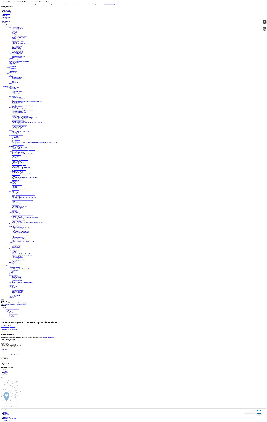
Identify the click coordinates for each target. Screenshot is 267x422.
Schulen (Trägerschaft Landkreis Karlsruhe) (21, 131)
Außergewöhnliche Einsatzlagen (19, 112)
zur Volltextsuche (7, 11)
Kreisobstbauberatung (16, 178)
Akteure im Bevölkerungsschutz (19, 108)
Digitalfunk (14, 115)
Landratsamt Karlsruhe (17, 57)
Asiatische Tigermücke (17, 193)
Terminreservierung (13, 248)
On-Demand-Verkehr (16, 245)
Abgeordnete (12, 75)
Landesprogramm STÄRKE (18, 162)
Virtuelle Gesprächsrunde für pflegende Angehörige (23, 241)
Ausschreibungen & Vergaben (15, 54)
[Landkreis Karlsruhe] (6, 21)
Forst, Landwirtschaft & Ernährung (16, 171)
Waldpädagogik (15, 181)
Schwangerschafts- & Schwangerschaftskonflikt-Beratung (24, 105)
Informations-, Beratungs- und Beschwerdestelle (22, 215)
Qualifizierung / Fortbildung (18, 145)
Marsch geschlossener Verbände (19, 121)
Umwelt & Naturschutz (14, 250)
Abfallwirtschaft (12, 88)
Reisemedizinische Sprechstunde (19, 208)
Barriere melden (6, 417)
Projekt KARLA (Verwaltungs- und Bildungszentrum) (21, 282)
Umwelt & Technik (16, 295)
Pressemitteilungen (13, 63)
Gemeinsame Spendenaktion (15, 59)
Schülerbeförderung (16, 247)
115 (9, 266)
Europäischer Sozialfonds (17, 102)
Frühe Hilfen (14, 157)
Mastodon (5, 374)
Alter (10, 90)
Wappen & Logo (12, 72)
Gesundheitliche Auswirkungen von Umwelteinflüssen (24, 197)
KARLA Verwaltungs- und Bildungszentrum (19, 61)
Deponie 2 (11, 58)
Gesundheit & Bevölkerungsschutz (19, 36)
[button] (6, 331)
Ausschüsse (14, 80)
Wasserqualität (15, 211)
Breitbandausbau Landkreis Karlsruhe (20, 147)
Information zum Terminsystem (18, 220)
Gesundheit (11, 191)
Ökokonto (14, 261)
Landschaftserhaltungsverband (18, 260)
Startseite (3, 304)
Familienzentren (15, 156)
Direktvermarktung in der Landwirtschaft (21, 173)
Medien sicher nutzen (16, 276)
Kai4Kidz (14, 158)
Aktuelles (8, 26)
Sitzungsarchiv (15, 82)
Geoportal (11, 273)
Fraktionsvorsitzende (16, 78)
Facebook (5, 369)
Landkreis (8, 67)
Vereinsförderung (15, 190)
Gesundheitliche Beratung (17, 198)
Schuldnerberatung (16, 103)
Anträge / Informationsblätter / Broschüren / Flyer (20, 268)
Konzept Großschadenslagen (18, 120)
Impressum (5, 413)
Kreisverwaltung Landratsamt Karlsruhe (9, 354)
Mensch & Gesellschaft (17, 292)
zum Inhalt (5, 15)
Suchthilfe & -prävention (17, 106)
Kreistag (11, 76)
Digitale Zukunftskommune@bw (19, 148)
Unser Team (11, 297)
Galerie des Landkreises (17, 34)
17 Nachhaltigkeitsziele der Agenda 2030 (21, 227)
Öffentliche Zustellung (14, 62)
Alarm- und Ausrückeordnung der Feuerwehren (22, 110)
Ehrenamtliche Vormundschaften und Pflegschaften (23, 153)
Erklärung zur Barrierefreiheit (9, 418)
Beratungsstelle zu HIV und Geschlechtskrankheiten (23, 195)
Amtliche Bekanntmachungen (15, 53)
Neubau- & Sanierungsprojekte (18, 98)
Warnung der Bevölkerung (17, 128)
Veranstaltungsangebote (17, 280)
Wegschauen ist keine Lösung (18, 168)
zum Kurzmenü (6, 10)
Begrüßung (14, 31)
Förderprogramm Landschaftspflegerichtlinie (21, 253)
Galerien (11, 272)
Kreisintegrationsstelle (16, 221)
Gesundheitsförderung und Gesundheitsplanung (22, 200)
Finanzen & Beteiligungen (17, 291)
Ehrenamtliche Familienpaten (18, 152)
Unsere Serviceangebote (17, 278)
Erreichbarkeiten (12, 296)
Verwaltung (8, 283)
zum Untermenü (6, 14)
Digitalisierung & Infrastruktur (15, 146)
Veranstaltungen (12, 66)
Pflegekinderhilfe (15, 163)
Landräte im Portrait (16, 47)
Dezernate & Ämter (13, 286)
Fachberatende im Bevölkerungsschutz (20, 116)
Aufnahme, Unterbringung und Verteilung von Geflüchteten (25, 217)
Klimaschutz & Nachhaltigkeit (15, 226)
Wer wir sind (14, 281)
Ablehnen (3, 6)
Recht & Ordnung (16, 293)
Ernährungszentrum (16, 175)
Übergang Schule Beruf (17, 133)
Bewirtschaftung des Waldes (18, 172)
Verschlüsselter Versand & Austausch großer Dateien (23, 150)
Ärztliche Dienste (15, 192)
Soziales (11, 242)
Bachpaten (14, 252)
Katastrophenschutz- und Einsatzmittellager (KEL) (23, 118)
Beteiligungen (15, 32)
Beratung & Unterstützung (15, 100)
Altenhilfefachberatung (17, 91)
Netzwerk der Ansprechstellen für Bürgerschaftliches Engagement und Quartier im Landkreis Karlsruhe (34, 142)
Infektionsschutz (15, 205)
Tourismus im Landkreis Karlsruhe (19, 188)
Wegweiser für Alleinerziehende (19, 170)
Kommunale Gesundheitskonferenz (19, 206)
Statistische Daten (13, 71)
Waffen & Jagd (12, 262)
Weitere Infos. (4, 349)
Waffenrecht (14, 263)
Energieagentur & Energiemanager (19, 228)
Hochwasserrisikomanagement (18, 258)
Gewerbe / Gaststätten (16, 97)
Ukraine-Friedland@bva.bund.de (8, 327)
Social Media (12, 64)
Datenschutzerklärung (109, 4)
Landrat (13, 287)
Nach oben (8, 420)
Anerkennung (15, 136)
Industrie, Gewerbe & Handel (18, 37)
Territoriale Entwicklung (17, 49)
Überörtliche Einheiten (17, 127)
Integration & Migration (17, 39)
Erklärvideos (11, 271)
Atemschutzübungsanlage (17, 111)
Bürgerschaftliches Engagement (16, 135)
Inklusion (14, 38)
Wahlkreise (11, 85)
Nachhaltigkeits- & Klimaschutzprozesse (20, 232)
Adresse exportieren (14, 329)
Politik (7, 73)
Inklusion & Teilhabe (13, 212)
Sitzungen (14, 81)
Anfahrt (5, 416)
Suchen (25, 302)
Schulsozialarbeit (15, 132)
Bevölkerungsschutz (13, 107)
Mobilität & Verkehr (16, 48)
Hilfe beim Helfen (16, 93)
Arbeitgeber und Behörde (17, 28)
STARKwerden (15, 166)
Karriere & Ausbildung (14, 223)
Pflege (10, 233)
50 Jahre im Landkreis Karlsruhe (16, 27)
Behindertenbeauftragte (17, 213)
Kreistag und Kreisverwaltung (18, 43)
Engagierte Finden (16, 140)
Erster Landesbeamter (16, 288)
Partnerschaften (12, 69)
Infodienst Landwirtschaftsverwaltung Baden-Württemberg (25, 177)
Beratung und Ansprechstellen (18, 218)
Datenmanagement (16, 113)
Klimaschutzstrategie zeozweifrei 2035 (20, 231)
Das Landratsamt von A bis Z (12, 87)
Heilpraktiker (14, 202)
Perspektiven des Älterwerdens (18, 95)
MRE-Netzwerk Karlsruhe (17, 207)
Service (7, 265)
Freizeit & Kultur (12, 182)
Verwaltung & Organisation (18, 290)
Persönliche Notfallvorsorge (18, 123)
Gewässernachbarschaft (17, 256)
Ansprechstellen (15, 137)
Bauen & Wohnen (13, 96)
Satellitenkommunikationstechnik (19, 126)
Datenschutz (11, 285)
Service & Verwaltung (8, 86)
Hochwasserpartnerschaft (17, 257)
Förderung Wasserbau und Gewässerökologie (22, 255)
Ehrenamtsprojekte (16, 138)
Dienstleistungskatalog (14, 270)
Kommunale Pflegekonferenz (18, 237)
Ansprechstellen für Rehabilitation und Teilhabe (22, 235)
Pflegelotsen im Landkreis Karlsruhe (20, 238)
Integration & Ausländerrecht (15, 216)
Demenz (13, 92)
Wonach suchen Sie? (5, 302)
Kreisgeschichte (12, 68)
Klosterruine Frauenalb (17, 185)
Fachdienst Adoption (16, 155)
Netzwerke (14, 143)
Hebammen (14, 201)
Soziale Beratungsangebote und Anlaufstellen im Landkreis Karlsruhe (27, 101)
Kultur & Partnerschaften (17, 44)
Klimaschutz (14, 42)
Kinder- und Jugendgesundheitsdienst (20, 160)
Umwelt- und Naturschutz (17, 51)
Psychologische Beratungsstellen (19, 165)
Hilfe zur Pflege (15, 236)
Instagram (5, 372)
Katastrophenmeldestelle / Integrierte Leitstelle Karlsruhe (24, 117)
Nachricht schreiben (5, 329)
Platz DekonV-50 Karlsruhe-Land (19, 125)
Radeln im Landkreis (16, 246)
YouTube (5, 371)
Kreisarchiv (14, 186)
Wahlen (10, 83)
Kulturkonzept (15, 187)
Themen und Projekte (16, 277)
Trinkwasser (14, 210)
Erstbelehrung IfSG (16, 196)
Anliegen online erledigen (14, 267)
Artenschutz (14, 251)
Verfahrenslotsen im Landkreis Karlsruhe (21, 167)
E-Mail (2, 364)
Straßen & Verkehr (13, 243)
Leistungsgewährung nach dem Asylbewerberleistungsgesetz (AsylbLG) (27, 222)
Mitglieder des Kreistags (17, 77)
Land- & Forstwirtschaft (17, 46)
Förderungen (14, 141)
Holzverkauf (14, 176)
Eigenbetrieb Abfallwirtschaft (18, 56)
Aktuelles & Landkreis (8, 24)
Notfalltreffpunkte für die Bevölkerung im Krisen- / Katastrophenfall (27, 122)
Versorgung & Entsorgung (17, 52)
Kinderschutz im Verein (17, 161)
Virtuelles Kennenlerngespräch (18, 225)
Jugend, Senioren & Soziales (18, 41)
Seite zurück (3, 420)
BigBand (14, 183)
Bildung (13, 33)
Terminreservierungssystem (48, 337)
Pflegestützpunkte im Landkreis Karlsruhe (21, 240)
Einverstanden (9, 6)
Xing (4, 373)
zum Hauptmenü (7, 12)
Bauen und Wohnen (16, 29)
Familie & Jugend (13, 151)
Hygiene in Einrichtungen (17, 203)
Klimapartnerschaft (16, 230)
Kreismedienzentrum (13, 275)
